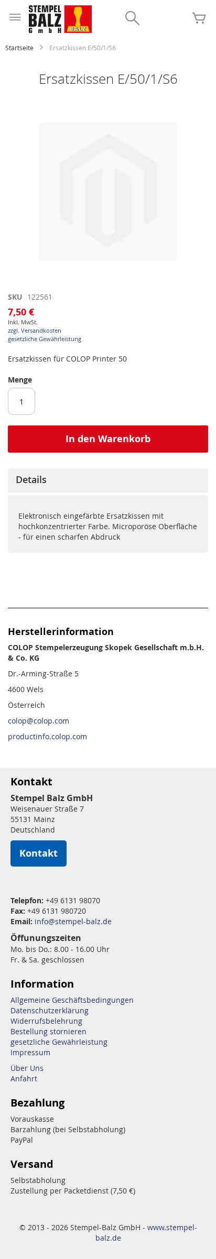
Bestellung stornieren (48, 1031)
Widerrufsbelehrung (46, 1021)
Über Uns (27, 1068)
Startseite (19, 47)
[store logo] (60, 19)
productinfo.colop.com (47, 736)
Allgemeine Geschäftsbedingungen (72, 1000)
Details (31, 479)
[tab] (108, 480)
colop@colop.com (38, 721)
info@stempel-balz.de (73, 921)
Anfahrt (23, 1078)
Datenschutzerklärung (49, 1010)
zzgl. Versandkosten (34, 330)
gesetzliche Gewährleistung (44, 339)
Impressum (30, 1052)
